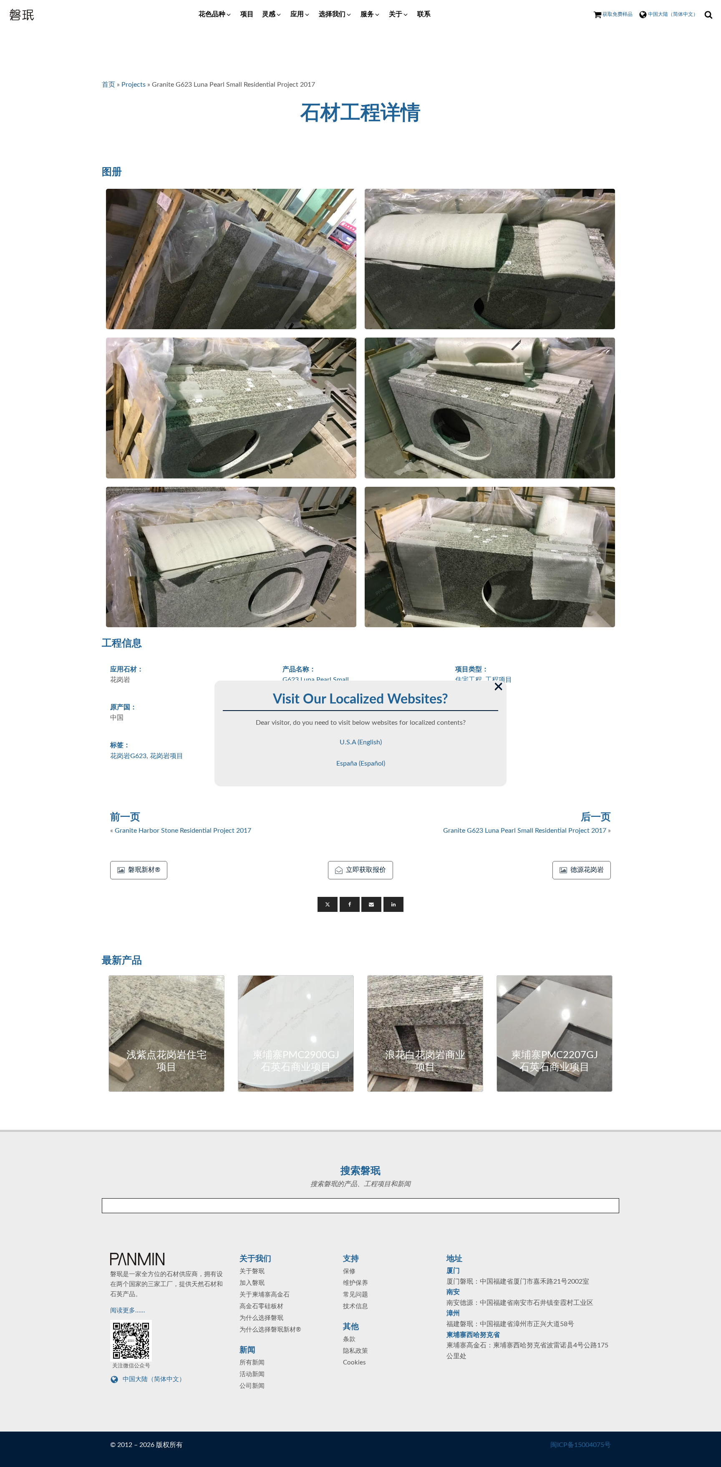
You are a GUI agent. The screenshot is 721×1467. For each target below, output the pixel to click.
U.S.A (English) (361, 742)
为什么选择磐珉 (261, 1318)
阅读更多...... (128, 1310)
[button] (215, 14)
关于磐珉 (252, 1271)
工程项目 (498, 679)
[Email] (371, 904)
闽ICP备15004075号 (580, 1445)
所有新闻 (252, 1362)
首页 (108, 84)
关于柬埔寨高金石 (264, 1295)
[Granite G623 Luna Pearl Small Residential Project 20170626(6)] (490, 557)
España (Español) (360, 763)
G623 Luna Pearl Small (315, 679)
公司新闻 (252, 1386)
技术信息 (355, 1306)
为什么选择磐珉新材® (270, 1330)
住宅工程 (468, 679)
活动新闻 (252, 1374)
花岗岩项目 (166, 756)
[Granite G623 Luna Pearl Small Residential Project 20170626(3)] (231, 408)
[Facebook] (350, 904)
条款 (349, 1339)
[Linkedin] (393, 904)
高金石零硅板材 (261, 1306)
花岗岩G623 (128, 756)
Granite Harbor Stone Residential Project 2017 (183, 830)
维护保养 (355, 1283)
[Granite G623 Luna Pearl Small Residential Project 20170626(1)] (231, 259)
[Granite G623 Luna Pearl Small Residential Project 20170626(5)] (231, 557)
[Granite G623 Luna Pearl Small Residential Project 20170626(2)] (490, 259)
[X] (328, 904)
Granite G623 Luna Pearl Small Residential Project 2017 (524, 830)
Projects (133, 84)
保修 (349, 1271)
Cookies (354, 1362)
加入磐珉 (252, 1283)
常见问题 (355, 1295)
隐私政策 (355, 1351)
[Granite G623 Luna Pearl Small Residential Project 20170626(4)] (490, 408)
